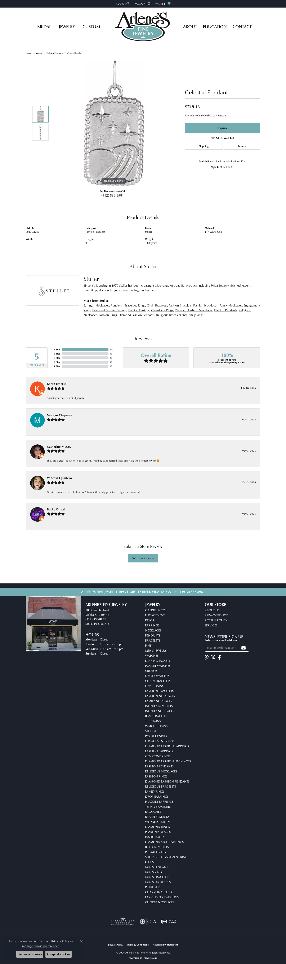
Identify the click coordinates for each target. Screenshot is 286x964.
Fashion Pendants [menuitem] (159, 766)
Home (28, 53)
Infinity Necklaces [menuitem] (159, 711)
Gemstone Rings (162, 310)
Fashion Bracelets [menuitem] (159, 691)
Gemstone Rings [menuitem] (157, 756)
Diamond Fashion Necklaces (194, 310)
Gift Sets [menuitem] (151, 862)
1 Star (57, 366)
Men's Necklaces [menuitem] (158, 882)
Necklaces (102, 305)
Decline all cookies (30, 954)
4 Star (57, 353)
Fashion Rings (108, 315)
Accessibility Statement (165, 944)
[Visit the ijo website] (168, 921)
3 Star (57, 358)
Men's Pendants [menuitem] (157, 867)
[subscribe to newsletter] (243, 647)
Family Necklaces (230, 305)
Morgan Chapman (59, 415)
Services (211, 625)
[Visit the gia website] (148, 921)
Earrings (89, 305)
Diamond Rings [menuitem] (157, 826)
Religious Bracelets (168, 315)
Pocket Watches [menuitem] (157, 665)
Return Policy (216, 620)
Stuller (148, 231)
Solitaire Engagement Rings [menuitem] (167, 857)
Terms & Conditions (138, 944)
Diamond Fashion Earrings (109, 310)
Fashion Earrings (138, 310)
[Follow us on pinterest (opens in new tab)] (207, 657)
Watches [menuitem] (151, 655)
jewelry (39, 53)
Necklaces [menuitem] (153, 630)
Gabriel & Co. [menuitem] (155, 610)
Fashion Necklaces (205, 305)
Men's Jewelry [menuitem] (155, 650)
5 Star (57, 349)
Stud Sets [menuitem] (152, 731)
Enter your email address (221, 640)
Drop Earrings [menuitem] (157, 796)
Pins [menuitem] (148, 645)
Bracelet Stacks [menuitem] (157, 816)
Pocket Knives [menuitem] (156, 736)
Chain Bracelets (157, 305)
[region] (113, 123)
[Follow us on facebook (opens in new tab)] (219, 657)
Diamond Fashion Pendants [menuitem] (167, 781)
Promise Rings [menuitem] (156, 852)
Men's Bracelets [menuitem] (157, 877)
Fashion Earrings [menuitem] (159, 751)
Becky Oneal (56, 509)
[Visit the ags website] (122, 921)
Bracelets (130, 305)
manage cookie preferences (40, 946)
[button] (123, 3)
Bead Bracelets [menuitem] (156, 716)
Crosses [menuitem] (151, 670)
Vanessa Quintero (59, 478)
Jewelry (67, 26)
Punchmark (150, 958)
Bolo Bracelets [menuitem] (157, 847)
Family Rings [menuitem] (155, 791)
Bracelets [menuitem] (152, 640)
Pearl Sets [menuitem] (152, 887)
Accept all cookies (58, 954)
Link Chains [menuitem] (154, 686)
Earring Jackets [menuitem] (157, 660)
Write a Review (143, 558)
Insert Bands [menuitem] (155, 837)
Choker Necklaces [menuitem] (159, 902)
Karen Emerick (57, 383)
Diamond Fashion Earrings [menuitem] (167, 746)
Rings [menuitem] (149, 620)
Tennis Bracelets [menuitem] (158, 806)
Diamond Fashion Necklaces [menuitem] (168, 761)
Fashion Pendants (54, 53)
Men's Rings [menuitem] (154, 872)
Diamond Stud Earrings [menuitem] (164, 842)
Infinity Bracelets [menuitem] (159, 706)
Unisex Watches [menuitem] (157, 675)
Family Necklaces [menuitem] (158, 701)
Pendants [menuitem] (152, 635)
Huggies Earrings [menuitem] (159, 801)
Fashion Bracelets (180, 305)
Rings (141, 305)
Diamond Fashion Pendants (137, 315)
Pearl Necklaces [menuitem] (158, 832)
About (190, 26)
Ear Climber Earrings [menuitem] (162, 897)
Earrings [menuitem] (152, 625)
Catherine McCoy (59, 446)
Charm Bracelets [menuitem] (158, 892)
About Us (212, 610)
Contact (242, 26)
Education (215, 26)
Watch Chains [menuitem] (156, 726)
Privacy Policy (216, 615)
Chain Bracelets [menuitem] (157, 680)
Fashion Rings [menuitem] (156, 776)
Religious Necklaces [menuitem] (161, 771)
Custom (91, 26)
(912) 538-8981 (112, 195)
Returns (242, 146)
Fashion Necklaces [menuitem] (160, 696)
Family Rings (195, 315)
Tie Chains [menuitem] (153, 721)
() (111, 349)
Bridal (44, 26)
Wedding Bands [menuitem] (157, 821)
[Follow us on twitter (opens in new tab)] (213, 657)
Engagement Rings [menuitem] (159, 741)
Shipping (204, 146)
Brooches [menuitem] (153, 811)
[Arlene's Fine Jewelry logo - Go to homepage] (143, 26)
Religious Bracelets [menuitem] (160, 786)
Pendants (117, 305)
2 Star (57, 362)
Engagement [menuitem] (155, 615)
